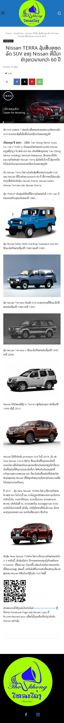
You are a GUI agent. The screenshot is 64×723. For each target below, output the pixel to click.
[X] (24, 82)
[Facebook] (17, 82)
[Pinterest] (32, 82)
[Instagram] (38, 715)
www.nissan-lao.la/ (44, 608)
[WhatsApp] (39, 82)
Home (8, 33)
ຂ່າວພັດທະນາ (19, 33)
